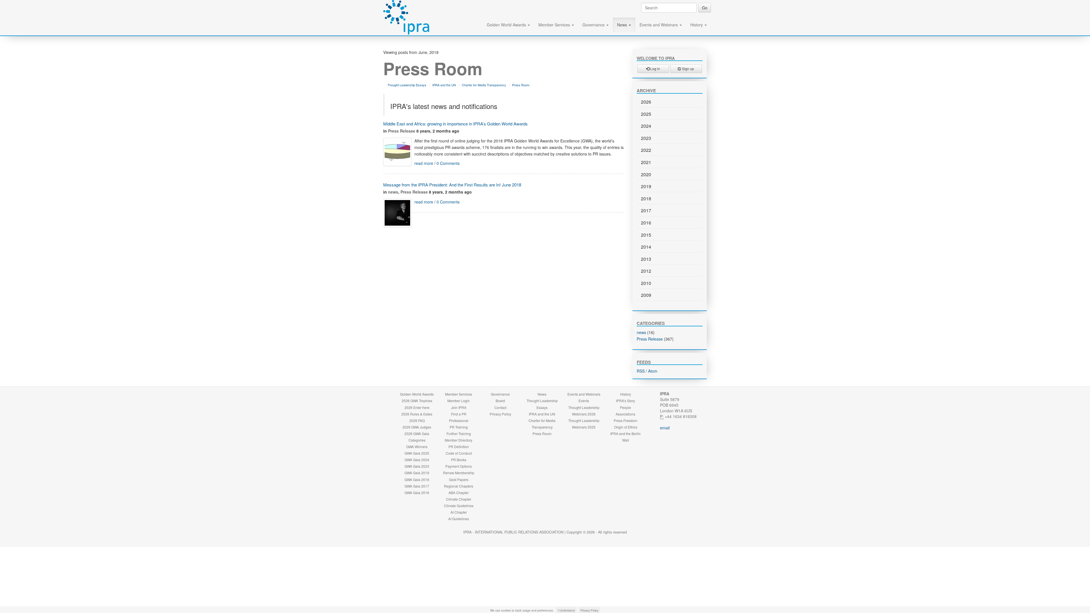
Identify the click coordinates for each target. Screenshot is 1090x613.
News (622, 25)
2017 (646, 210)
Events (583, 400)
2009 (646, 295)
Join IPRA (458, 407)
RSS (641, 371)
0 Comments (448, 163)
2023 (646, 138)
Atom (652, 371)
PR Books (458, 459)
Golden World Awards (507, 25)
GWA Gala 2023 (416, 466)
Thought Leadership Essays (406, 85)
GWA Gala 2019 (416, 472)
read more (423, 163)
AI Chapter (458, 512)
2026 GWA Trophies (417, 400)
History (697, 25)
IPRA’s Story (625, 400)
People (625, 407)
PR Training (459, 427)
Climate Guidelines (458, 505)
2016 (646, 222)
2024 (646, 126)
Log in (654, 68)
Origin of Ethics (625, 427)
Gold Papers (458, 479)
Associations (625, 414)
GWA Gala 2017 (416, 486)
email (665, 428)
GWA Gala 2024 (416, 459)
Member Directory (458, 440)
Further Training (459, 433)
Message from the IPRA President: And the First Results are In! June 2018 (452, 185)
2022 (646, 150)
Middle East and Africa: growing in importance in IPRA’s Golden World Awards (455, 124)
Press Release (401, 131)
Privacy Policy (500, 414)
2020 (646, 174)
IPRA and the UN (444, 85)
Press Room (520, 85)
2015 (646, 235)
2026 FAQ (417, 420)
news (393, 192)
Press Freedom (625, 420)
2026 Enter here (416, 407)
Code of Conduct (459, 453)
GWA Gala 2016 (416, 492)
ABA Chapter (458, 492)
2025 (646, 114)
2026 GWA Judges (417, 427)
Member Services (554, 25)
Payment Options (458, 466)
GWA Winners (416, 446)
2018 (646, 198)
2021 (646, 162)
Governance (594, 25)
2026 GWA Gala (416, 433)
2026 (646, 101)
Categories (416, 440)
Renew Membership (458, 472)
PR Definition (458, 446)
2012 (646, 271)
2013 (646, 259)
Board (500, 400)
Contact (500, 407)
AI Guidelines (458, 518)
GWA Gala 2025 (416, 453)
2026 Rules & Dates (416, 414)
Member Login (458, 400)
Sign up (687, 68)
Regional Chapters (458, 486)
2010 (646, 283)
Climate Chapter (458, 499)
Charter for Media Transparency (484, 85)
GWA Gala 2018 (416, 479)
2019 (646, 186)
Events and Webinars (659, 25)
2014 (646, 246)
